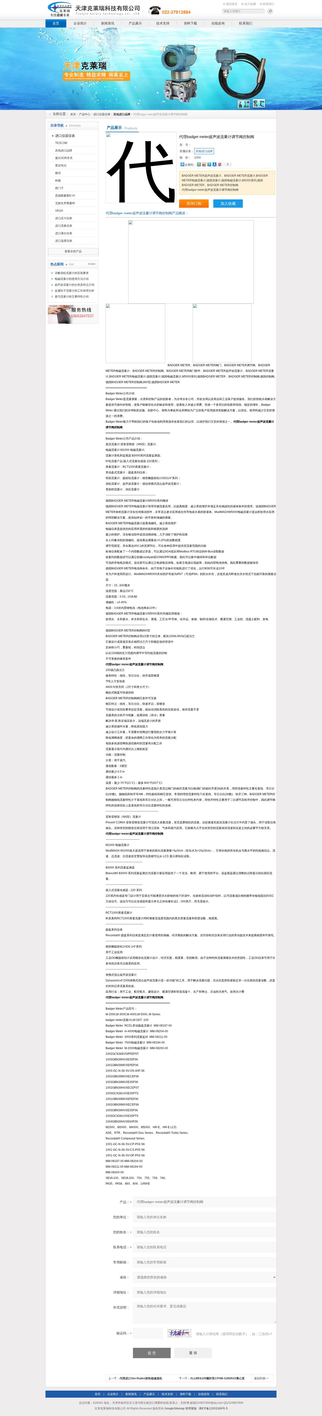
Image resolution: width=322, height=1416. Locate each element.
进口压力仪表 (63, 218)
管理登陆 (191, 1408)
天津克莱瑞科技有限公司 (118, 9)
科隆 (58, 180)
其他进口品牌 (63, 150)
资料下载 (190, 23)
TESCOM (61, 143)
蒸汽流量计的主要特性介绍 (72, 296)
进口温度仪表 (63, 240)
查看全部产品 (73, 251)
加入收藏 (250, 4)
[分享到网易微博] (219, 164)
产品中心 (84, 114)
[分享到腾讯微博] (209, 164)
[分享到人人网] (214, 164)
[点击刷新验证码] (179, 1333)
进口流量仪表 (63, 225)
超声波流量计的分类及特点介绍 (74, 284)
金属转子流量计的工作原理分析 (74, 290)
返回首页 (231, 4)
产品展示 (135, 23)
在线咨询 (218, 23)
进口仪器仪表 (101, 114)
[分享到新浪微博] (203, 164)
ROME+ (92, 264)
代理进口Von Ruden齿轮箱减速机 (141, 1378)
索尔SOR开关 (64, 158)
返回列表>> (261, 1378)
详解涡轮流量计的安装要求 (72, 273)
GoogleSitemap (175, 1408)
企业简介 (80, 23)
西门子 (59, 188)
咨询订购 (194, 204)
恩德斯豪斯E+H (65, 195)
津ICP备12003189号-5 (213, 1408)
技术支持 (162, 23)
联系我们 (268, 4)
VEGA (59, 210)
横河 (58, 173)
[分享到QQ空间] (198, 164)
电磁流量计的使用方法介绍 (72, 279)
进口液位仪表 (63, 233)
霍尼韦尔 (60, 165)
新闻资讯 (107, 23)
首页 (56, 23)
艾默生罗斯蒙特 (65, 203)
